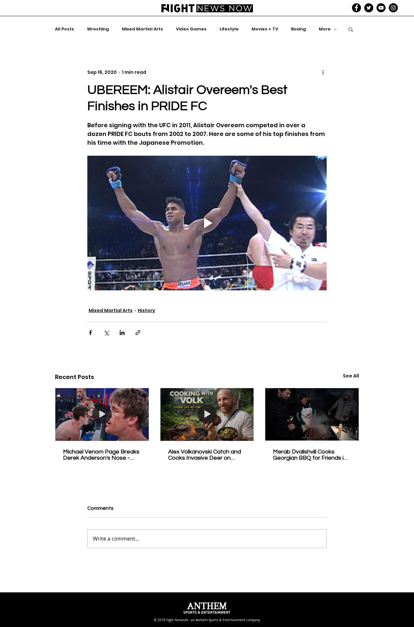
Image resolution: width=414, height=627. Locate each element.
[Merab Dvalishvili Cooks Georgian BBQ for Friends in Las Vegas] (312, 414)
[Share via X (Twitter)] (106, 333)
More (325, 29)
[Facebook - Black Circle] (356, 7)
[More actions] (323, 72)
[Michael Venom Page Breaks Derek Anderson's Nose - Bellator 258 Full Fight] (102, 414)
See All (351, 376)
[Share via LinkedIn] (122, 333)
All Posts (64, 29)
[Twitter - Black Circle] (368, 7)
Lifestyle (229, 29)
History (146, 310)
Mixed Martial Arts (142, 29)
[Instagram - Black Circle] (393, 7)
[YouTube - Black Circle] (381, 7)
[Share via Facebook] (90, 333)
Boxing (298, 29)
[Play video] (207, 223)
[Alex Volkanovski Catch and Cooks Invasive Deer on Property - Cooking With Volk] (207, 414)
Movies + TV (265, 29)
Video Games (191, 29)
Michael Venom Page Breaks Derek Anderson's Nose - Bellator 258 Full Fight (101, 455)
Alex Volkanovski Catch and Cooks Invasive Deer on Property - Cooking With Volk (206, 455)
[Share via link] (138, 333)
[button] (351, 29)
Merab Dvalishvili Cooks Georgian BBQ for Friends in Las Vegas (310, 455)
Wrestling (98, 29)
